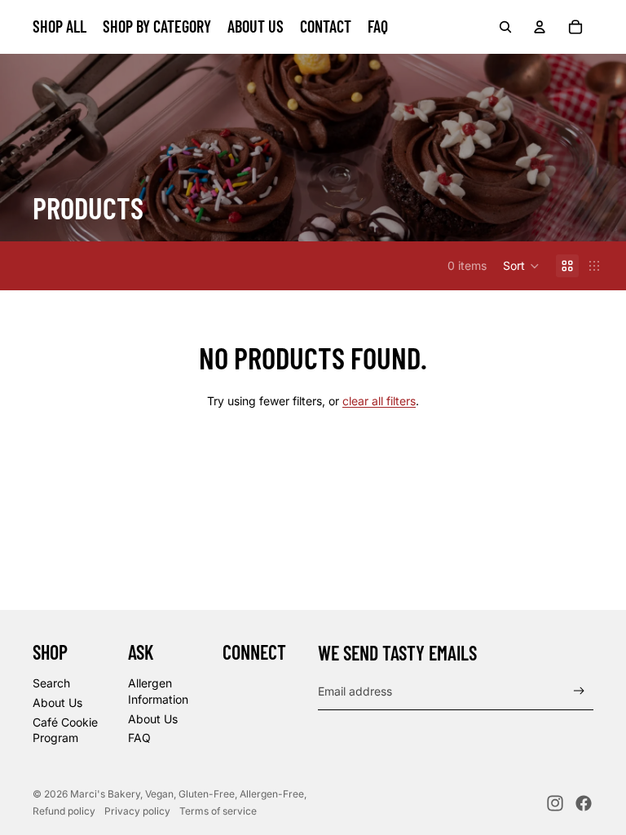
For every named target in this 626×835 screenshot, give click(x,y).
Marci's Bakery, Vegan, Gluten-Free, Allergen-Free (187, 794)
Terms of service (218, 811)
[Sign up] (579, 691)
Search (51, 683)
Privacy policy (137, 811)
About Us (57, 702)
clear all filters (379, 401)
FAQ (139, 737)
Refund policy (64, 811)
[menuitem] (59, 27)
